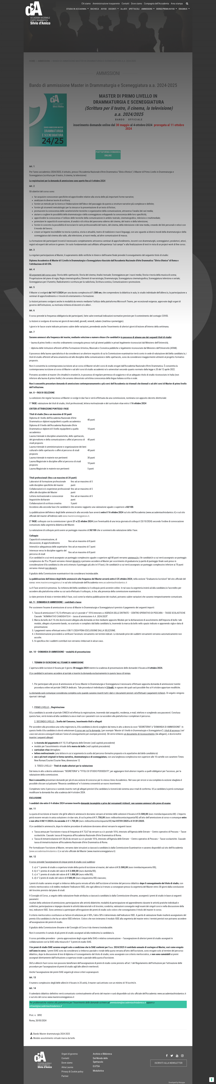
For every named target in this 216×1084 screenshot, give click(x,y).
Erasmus (183, 9)
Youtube (177, 1056)
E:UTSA (96, 1066)
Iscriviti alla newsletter (168, 1063)
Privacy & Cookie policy (72, 1071)
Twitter (172, 1056)
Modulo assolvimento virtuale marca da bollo (54, 1038)
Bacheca (94, 9)
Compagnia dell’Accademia (156, 3)
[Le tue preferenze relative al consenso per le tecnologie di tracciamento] (211, 1079)
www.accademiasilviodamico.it (112, 582)
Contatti (125, 3)
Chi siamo (86, 3)
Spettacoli (134, 9)
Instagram (182, 1056)
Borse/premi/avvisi (165, 9)
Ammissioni (147, 9)
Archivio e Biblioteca (102, 1054)
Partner (65, 1076)
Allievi (123, 9)
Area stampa (177, 3)
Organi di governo (70, 1054)
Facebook (167, 1056)
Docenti (112, 9)
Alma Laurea (67, 1067)
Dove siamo (136, 3)
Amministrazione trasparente (106, 3)
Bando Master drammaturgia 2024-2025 (51, 1033)
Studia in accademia (76, 9)
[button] (187, 3)
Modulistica (98, 1070)
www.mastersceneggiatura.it (75, 516)
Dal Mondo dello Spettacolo (100, 1060)
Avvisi (104, 9)
